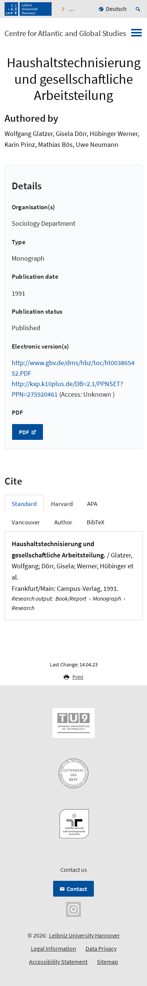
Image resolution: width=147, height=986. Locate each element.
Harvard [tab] (62, 504)
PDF (24, 432)
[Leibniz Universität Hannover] (28, 9)
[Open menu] (136, 35)
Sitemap (107, 961)
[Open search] (139, 9)
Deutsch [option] (116, 8)
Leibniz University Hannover (84, 935)
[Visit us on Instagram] (73, 908)
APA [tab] (92, 504)
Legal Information (53, 948)
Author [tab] (63, 522)
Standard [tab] (24, 504)
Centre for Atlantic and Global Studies (65, 33)
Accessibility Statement (58, 961)
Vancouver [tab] (26, 522)
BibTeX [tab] (95, 522)
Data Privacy (101, 948)
